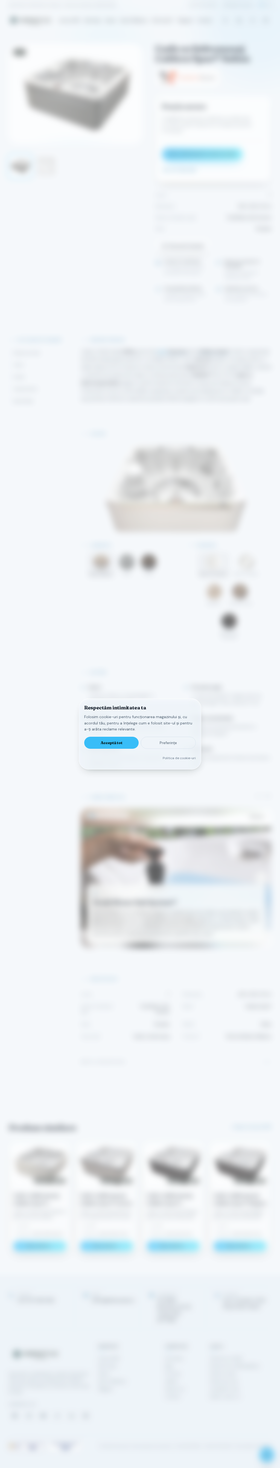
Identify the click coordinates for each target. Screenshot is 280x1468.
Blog (169, 1366)
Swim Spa (92, 20)
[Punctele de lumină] (115, 816)
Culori (18, 364)
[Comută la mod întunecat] (265, 20)
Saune (110, 20)
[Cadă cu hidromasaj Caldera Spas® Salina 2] (45, 166)
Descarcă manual (186, 246)
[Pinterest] (86, 1416)
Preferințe (168, 742)
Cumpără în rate (224, 1389)
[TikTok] (57, 1416)
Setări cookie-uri (225, 1396)
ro (261, 5)
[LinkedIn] (72, 1416)
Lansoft (265, 1446)
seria (171, 351)
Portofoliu (174, 1358)
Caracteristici (25, 388)
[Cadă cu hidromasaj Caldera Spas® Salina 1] (20, 166)
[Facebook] (15, 1416)
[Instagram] (29, 1416)
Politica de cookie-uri (179, 758)
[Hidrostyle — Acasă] (30, 20)
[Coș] (239, 20)
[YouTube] (43, 1416)
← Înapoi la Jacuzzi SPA (250, 1126)
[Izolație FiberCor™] (107, 816)
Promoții (172, 1373)
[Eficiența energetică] (102, 816)
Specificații (23, 400)
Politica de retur (224, 1381)
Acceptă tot (111, 742)
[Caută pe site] (225, 20)
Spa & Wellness (134, 20)
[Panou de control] (98, 816)
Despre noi (175, 1389)
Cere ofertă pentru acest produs (202, 154)
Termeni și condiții (226, 1358)
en (269, 5)
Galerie (171, 1381)
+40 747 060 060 (202, 5)
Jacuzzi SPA (69, 20)
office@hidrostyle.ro (238, 5)
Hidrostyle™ (163, 20)
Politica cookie (223, 1373)
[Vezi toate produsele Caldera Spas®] (187, 77)
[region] (176, 878)
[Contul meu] (253, 20)
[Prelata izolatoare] (124, 816)
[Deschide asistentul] (267, 1455)
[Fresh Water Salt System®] (92, 816)
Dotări (19, 376)
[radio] (101, 565)
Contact (204, 20)
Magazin (185, 20)
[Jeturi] (120, 816)
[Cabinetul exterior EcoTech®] (111, 816)
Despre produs (26, 352)
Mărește (257, 816)
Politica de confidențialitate (234, 1366)
